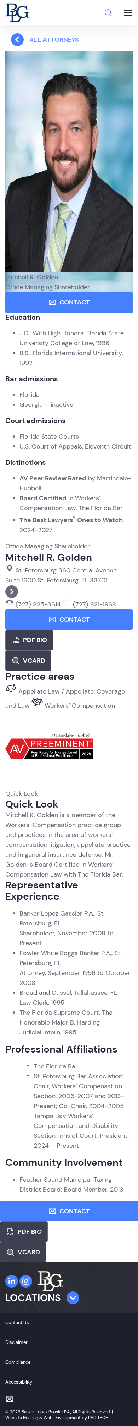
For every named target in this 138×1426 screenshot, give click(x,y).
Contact (74, 302)
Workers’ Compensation (79, 705)
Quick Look (21, 793)
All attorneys (54, 39)
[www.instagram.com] (25, 1281)
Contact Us (17, 1322)
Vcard (34, 660)
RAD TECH (98, 1417)
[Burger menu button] (128, 12)
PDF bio (35, 640)
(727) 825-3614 (38, 604)
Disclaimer (16, 1342)
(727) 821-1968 (93, 604)
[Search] (108, 13)
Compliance (17, 1362)
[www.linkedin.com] (11, 1281)
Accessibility (18, 1382)
